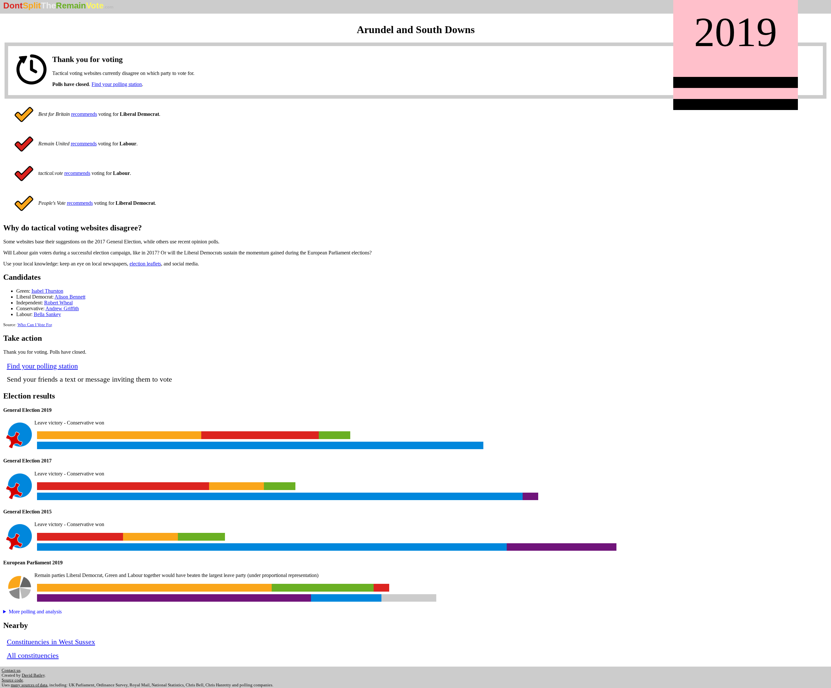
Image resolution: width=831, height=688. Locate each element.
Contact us (11, 670)
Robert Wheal (58, 302)
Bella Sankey (47, 314)
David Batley (33, 675)
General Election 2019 (27, 410)
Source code (12, 680)
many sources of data (29, 685)
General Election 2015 (27, 511)
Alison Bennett (70, 297)
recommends (84, 114)
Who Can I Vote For (35, 325)
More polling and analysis (35, 611)
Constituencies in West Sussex (51, 642)
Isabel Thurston (47, 291)
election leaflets (145, 263)
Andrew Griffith (62, 308)
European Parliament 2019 (33, 562)
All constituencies (33, 655)
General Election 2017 (27, 460)
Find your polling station (117, 84)
